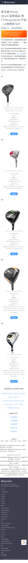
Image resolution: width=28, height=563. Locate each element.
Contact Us (3, 519)
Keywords (3, 496)
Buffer (19, 441)
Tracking (3, 503)
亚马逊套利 (14, 420)
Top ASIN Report (4, 539)
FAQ (2, 521)
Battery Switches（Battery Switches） (14, 393)
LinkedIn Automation (5, 550)
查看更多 (14, 133)
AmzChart (20, 53)
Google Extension (5, 525)
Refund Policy (4, 512)
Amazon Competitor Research (8, 527)
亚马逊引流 (14, 428)
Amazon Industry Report (6, 543)
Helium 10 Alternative (6, 523)
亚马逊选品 (14, 417)
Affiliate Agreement (5, 510)
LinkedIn (24, 441)
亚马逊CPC (14, 431)
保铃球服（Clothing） (14, 408)
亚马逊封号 (14, 424)
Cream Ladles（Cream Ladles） (14, 404)
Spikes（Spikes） (14, 397)
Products (3, 494)
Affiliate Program (5, 508)
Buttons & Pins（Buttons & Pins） (14, 401)
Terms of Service (5, 517)
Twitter (2, 441)
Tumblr (11, 441)
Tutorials (3, 534)
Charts (2, 499)
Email (15, 441)
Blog (2, 537)
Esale (2, 552)
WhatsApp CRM (4, 548)
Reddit (6, 441)
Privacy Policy (4, 514)
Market (2, 501)
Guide (2, 532)
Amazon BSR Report (5, 541)
